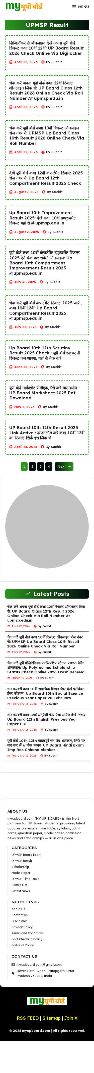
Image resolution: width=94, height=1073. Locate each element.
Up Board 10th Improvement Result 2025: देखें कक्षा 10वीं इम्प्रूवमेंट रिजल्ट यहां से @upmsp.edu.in (42, 217)
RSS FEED (28, 1018)
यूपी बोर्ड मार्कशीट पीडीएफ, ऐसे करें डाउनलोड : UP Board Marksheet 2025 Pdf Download (44, 393)
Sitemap (52, 1018)
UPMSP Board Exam (26, 855)
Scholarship (20, 867)
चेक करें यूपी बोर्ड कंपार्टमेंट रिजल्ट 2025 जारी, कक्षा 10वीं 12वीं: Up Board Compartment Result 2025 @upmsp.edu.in (45, 310)
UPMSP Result (22, 861)
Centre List (19, 885)
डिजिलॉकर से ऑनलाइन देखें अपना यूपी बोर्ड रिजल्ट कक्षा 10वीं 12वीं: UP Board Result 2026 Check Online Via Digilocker (46, 48)
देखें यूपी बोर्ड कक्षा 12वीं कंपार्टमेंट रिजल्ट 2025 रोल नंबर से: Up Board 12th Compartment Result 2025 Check (46, 178)
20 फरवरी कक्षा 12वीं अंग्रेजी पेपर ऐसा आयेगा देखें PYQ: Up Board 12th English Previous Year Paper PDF (46, 719)
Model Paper (21, 873)
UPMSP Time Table (25, 879)
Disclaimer (19, 921)
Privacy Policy (22, 927)
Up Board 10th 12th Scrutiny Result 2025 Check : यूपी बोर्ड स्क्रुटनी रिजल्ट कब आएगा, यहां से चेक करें (44, 353)
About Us (18, 909)
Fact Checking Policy (27, 939)
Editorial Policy (23, 945)
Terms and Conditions (28, 933)
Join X (70, 1018)
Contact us (20, 915)
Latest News (21, 891)
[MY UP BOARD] (24, 7)
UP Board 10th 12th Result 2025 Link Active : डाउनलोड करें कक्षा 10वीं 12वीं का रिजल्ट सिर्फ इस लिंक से (46, 432)
